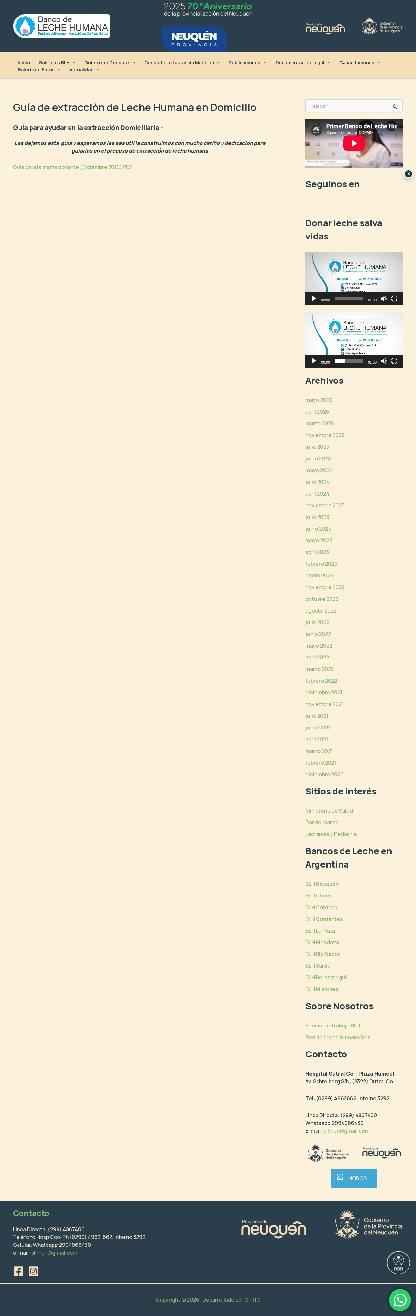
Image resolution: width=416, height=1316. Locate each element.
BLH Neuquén (322, 883)
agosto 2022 (321, 610)
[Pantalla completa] (394, 298)
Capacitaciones (356, 62)
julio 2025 (317, 446)
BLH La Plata (320, 930)
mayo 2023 (319, 540)
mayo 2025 (319, 470)
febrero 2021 (321, 762)
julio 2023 (317, 517)
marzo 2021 (319, 751)
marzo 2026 (320, 423)
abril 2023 (317, 552)
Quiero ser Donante (106, 62)
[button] (72, 62)
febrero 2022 (321, 680)
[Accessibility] (398, 1262)
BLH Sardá (318, 965)
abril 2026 (317, 411)
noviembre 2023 (325, 505)
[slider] (349, 298)
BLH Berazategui (326, 977)
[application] (354, 278)
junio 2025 (318, 458)
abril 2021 (317, 739)
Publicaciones (244, 62)
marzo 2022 (320, 669)
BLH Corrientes (324, 918)
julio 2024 (318, 481)
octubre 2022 (322, 598)
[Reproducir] (314, 298)
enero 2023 (319, 575)
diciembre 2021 (324, 692)
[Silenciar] (384, 298)
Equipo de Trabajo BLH (333, 1025)
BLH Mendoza (322, 942)
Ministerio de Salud (329, 810)
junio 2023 (318, 528)
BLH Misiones (322, 989)
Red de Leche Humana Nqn (338, 1037)
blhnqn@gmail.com (346, 1130)
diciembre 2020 (325, 774)
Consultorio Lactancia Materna (179, 62)
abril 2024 (317, 493)
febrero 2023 (321, 563)
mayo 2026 (319, 400)
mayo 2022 (319, 645)
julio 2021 (317, 715)
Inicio (24, 62)
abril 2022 (317, 657)
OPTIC (252, 1299)
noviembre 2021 (325, 704)
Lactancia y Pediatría (331, 834)
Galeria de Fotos (36, 69)
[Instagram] (33, 1271)
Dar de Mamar (322, 822)
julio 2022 (317, 622)
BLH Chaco (319, 895)
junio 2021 (318, 727)
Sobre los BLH (54, 62)
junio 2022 (318, 634)
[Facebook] (18, 1271)
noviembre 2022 (325, 587)
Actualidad (82, 69)
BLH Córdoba (321, 907)
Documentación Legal (300, 62)
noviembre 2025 (325, 435)
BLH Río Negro (323, 954)
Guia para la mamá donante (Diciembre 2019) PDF (72, 167)
